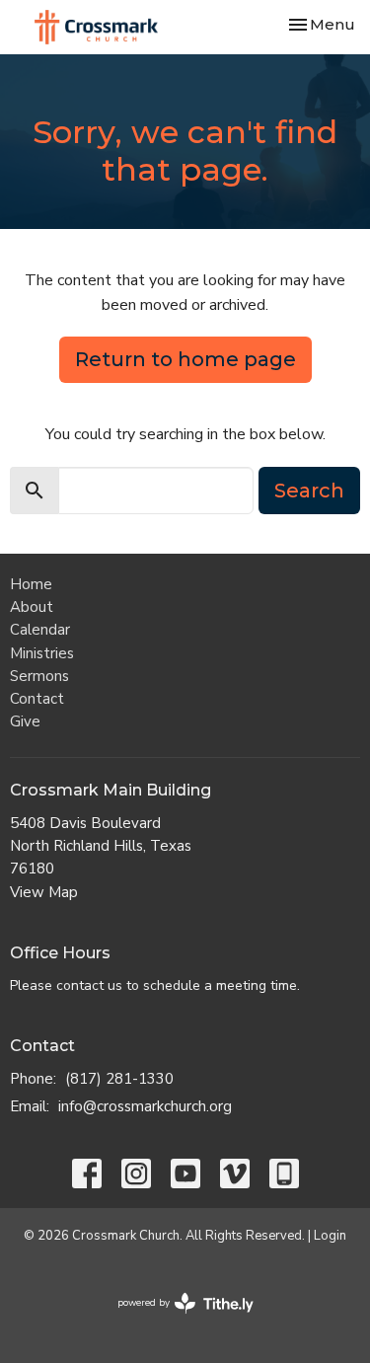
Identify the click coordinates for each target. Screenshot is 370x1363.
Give (25, 721)
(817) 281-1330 (119, 1079)
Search (309, 490)
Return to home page (185, 359)
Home (31, 584)
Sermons (39, 676)
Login (330, 1236)
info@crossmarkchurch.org (145, 1106)
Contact (37, 699)
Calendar (40, 630)
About (31, 607)
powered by (175, 1319)
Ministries (42, 653)
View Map (44, 892)
